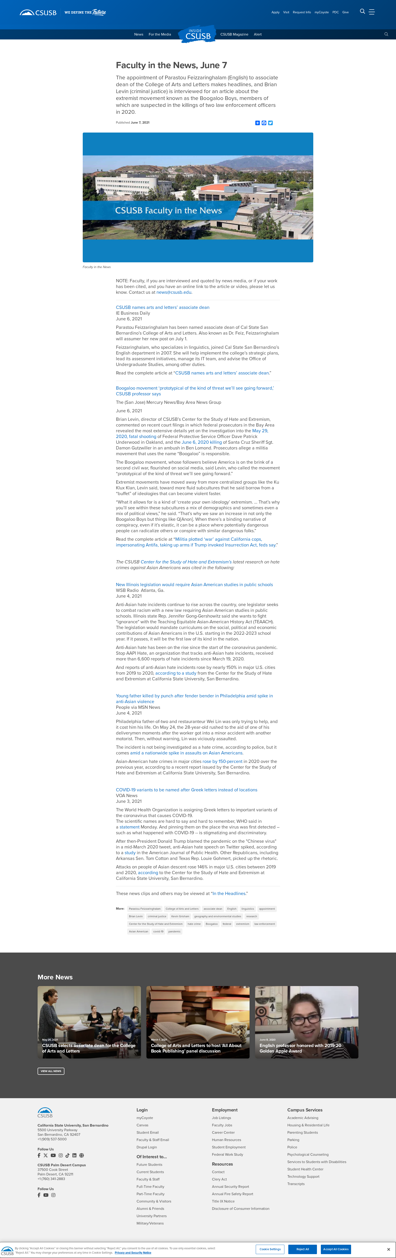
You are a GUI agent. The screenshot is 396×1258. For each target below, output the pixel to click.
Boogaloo (212, 923)
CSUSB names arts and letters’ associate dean (162, 307)
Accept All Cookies (335, 1249)
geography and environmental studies (217, 916)
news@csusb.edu (174, 292)
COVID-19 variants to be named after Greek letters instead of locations (186, 790)
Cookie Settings (270, 1249)
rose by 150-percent (222, 761)
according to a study (175, 673)
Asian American (138, 931)
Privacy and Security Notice (133, 1253)
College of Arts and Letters (182, 908)
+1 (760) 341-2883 (51, 1179)
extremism (242, 923)
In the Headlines (229, 893)
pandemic (174, 931)
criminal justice (157, 916)
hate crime (194, 923)
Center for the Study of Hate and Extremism (156, 923)
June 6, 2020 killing (202, 442)
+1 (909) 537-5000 (52, 1139)
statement (130, 827)
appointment (267, 908)
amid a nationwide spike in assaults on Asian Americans (186, 753)
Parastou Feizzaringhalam (145, 908)
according (148, 873)
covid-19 (158, 931)
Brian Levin (136, 916)
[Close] (389, 1249)
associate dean (213, 908)
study (130, 853)
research (251, 916)
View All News (51, 1071)
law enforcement (264, 923)
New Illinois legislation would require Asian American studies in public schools (194, 584)
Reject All (303, 1249)
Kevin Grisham (180, 916)
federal (227, 923)
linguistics (248, 908)
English (231, 908)
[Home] (38, 12)
